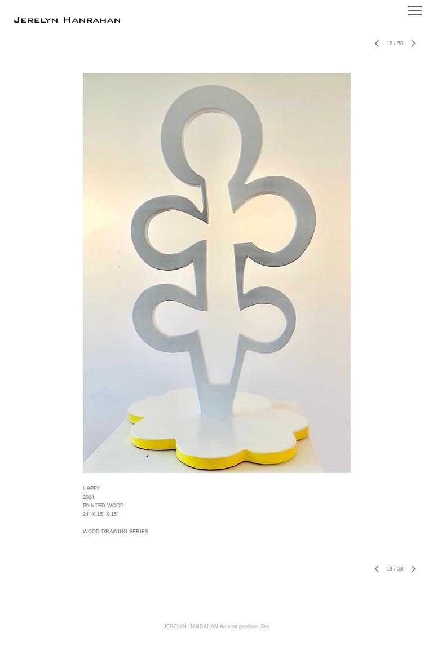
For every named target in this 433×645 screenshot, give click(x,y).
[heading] (67, 20)
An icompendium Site (244, 626)
